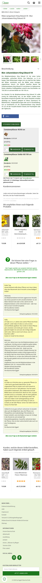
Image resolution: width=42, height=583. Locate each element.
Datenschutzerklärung (8, 506)
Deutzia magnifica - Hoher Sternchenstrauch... (21, 232)
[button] (10, 116)
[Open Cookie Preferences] (4, 579)
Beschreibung (7, 69)
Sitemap (4, 523)
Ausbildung (6, 537)
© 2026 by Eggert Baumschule (21, 580)
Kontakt (4, 515)
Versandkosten (27, 178)
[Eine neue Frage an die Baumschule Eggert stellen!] (21, 277)
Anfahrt (5, 540)
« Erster (5, 8)
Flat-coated (6, 548)
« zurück (11, 8)
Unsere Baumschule (9, 531)
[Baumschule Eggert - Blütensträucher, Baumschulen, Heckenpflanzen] (4, 2)
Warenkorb (16, 149)
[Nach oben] (36, 579)
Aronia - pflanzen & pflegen (11, 542)
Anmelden (13, 200)
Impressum (5, 512)
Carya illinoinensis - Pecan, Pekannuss (21, 474)
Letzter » (25, 8)
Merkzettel (29, 149)
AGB (3, 509)
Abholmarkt (6, 534)
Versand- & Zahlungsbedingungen (12, 517)
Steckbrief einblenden (11, 124)
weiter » (18, 8)
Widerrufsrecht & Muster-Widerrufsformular (15, 520)
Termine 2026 (7, 545)
